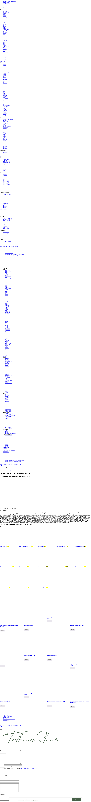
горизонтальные (6, 12)
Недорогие (5, 144)
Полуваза (4, 176)
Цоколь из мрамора (6, 184)
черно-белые (5, 139)
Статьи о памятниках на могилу (10, 462)
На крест (4, 205)
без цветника (5, 127)
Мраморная (5, 175)
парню (4, 91)
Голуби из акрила (6, 224)
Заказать (3, 630)
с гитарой (4, 37)
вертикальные (5, 11)
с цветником (5, 120)
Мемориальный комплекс (7, 716)
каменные (4, 114)
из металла (5, 113)
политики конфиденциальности (25, 768)
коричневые (5, 138)
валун (4, 34)
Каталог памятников (4, 156)
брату (4, 81)
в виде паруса (7, 312)
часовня (4, 33)
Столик (4, 187)
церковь (4, 43)
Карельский (5, 108)
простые (4, 28)
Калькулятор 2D (3, 266)
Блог (3, 723)
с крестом (4, 16)
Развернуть (2, 61)
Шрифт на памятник (6, 220)
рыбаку (4, 97)
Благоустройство (6, 6)
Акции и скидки (6, 2)
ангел (6, 277)
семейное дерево (6, 98)
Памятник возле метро (9, 253)
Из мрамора (5, 103)
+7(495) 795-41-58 (11, 464)
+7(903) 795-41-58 (17, 464)
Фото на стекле (5, 212)
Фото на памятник (6, 211)
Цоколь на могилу (6, 182)
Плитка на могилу (6, 166)
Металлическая (5, 201)
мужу (4, 80)
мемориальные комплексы (8, 119)
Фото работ (5, 453)
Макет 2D (16, 246)
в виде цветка (5, 52)
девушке (4, 77)
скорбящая (5, 22)
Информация (5, 250)
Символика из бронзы (7, 236)
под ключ (4, 122)
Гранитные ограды (6, 181)
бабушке (6, 341)
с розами (4, 26)
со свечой (4, 48)
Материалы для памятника (9, 251)
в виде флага (5, 49)
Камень (4, 111)
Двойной (6, 325)
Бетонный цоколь (6, 180)
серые (4, 135)
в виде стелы (5, 20)
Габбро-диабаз (5, 104)
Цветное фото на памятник (8, 213)
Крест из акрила (6, 225)
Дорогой (4, 147)
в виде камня (5, 54)
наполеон (4, 50)
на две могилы (5, 123)
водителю (4, 73)
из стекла (4, 112)
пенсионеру (5, 95)
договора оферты (35, 768)
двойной (4, 57)
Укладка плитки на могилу (8, 165)
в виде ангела (5, 23)
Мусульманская (5, 203)
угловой (4, 45)
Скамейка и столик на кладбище (9, 190)
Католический (5, 71)
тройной (4, 42)
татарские (4, 154)
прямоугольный (6, 46)
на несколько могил (6, 129)
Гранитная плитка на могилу (8, 167)
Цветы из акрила (6, 228)
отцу (3, 76)
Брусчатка (4, 169)
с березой (6, 294)
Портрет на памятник (7, 214)
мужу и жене (5, 90)
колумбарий (5, 41)
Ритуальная (5, 204)
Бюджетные (5, 146)
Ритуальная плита (6, 159)
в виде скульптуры (8, 278)
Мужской (4, 65)
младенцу (4, 89)
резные (4, 14)
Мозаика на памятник (7, 241)
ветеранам (4, 93)
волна (4, 39)
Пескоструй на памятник (7, 218)
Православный (5, 70)
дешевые (4, 145)
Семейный (5, 68)
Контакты (4, 249)
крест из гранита (6, 17)
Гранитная (5, 174)
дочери (4, 88)
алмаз (4, 51)
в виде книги (5, 38)
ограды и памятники (6, 121)
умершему (4, 74)
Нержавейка (5, 110)
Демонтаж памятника (7, 194)
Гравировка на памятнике (7, 219)
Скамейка (4, 189)
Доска (4, 198)
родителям (5, 96)
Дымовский (5, 107)
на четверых (5, 83)
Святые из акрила (6, 227)
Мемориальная (5, 200)
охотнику (4, 94)
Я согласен (77, 799)
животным (5, 79)
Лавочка (4, 188)
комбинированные (6, 29)
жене (3, 82)
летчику (4, 75)
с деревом (4, 24)
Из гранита (5, 102)
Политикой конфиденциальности (24, 800)
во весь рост (5, 30)
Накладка (4, 207)
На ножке (4, 197)
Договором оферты (34, 800)
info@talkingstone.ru (4, 246)
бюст (3, 31)
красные (4, 140)
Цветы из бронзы (6, 237)
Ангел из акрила (6, 223)
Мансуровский (5, 106)
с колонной (5, 32)
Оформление (5, 7)
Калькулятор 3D (11, 246)
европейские (5, 152)
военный (4, 69)
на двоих (4, 15)
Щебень (4, 170)
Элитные (4, 143)
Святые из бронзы (6, 235)
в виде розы (7, 313)
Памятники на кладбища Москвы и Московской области (15, 254)
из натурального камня (7, 115)
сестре (4, 92)
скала (4, 27)
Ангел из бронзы (6, 232)
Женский (4, 64)
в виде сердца (5, 19)
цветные (4, 133)
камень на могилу (6, 56)
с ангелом (4, 59)
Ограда (4, 179)
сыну (3, 78)
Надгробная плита (6, 161)
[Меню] (1, 260)
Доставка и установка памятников (9, 1)
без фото (4, 125)
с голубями (5, 21)
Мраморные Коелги (6, 105)
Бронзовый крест (6, 233)
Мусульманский (6, 72)
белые (4, 134)
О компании (5, 454)
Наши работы (5, 721)
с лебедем (6, 295)
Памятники (5, 148)
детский (6, 324)
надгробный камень (6, 55)
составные (5, 128)
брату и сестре (5, 86)
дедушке (4, 87)
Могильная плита (6, 160)
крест (4, 58)
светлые (4, 136)
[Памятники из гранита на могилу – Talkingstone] (3, 713)
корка (4, 44)
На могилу (5, 206)
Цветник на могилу (6, 162)
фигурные (4, 13)
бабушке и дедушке (6, 85)
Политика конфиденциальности (6, 466)
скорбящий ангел (6, 40)
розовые (4, 137)
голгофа (4, 36)
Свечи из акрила (6, 226)
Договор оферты (15, 466)
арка (3, 25)
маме (3, 66)
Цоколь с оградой (6, 183)
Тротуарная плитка (6, 168)
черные (4, 132)
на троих (6, 342)
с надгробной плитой (7, 126)
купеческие (5, 47)
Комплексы (5, 5)
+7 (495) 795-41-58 (6, 3)
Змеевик (4, 109)
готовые (4, 124)
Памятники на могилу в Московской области (13, 255)
